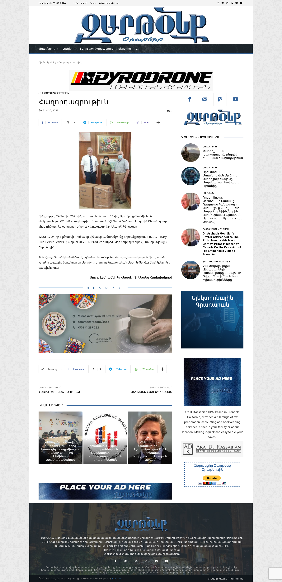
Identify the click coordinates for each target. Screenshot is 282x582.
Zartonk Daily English (216, 229)
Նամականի (209, 193)
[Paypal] (227, 3)
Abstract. (117, 578)
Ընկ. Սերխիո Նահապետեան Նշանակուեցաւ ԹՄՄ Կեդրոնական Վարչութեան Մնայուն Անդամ (150, 451)
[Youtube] (241, 3)
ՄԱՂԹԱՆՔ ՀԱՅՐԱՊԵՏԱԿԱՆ (151, 392)
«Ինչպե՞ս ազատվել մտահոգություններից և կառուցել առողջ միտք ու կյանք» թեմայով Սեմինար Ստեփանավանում (60, 451)
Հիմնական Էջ (47, 62)
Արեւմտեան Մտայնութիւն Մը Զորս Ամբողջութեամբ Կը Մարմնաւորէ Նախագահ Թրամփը (222, 179)
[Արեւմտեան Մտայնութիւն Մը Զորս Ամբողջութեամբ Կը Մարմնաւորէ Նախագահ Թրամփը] (190, 176)
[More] (158, 122)
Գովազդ (105, 288)
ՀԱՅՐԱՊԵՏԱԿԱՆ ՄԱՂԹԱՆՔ (59, 392)
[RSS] (232, 3)
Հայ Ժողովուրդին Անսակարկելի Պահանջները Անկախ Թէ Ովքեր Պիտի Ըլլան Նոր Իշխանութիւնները (222, 273)
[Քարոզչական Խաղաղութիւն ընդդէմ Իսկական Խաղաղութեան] (190, 152)
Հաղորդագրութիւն (70, 62)
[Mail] (222, 3)
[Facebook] (218, 3)
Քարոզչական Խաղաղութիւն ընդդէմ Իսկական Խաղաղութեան (223, 154)
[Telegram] (236, 3)
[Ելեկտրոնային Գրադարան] (212, 319)
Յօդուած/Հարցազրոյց (216, 262)
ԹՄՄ (149, 438)
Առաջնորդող (210, 147)
